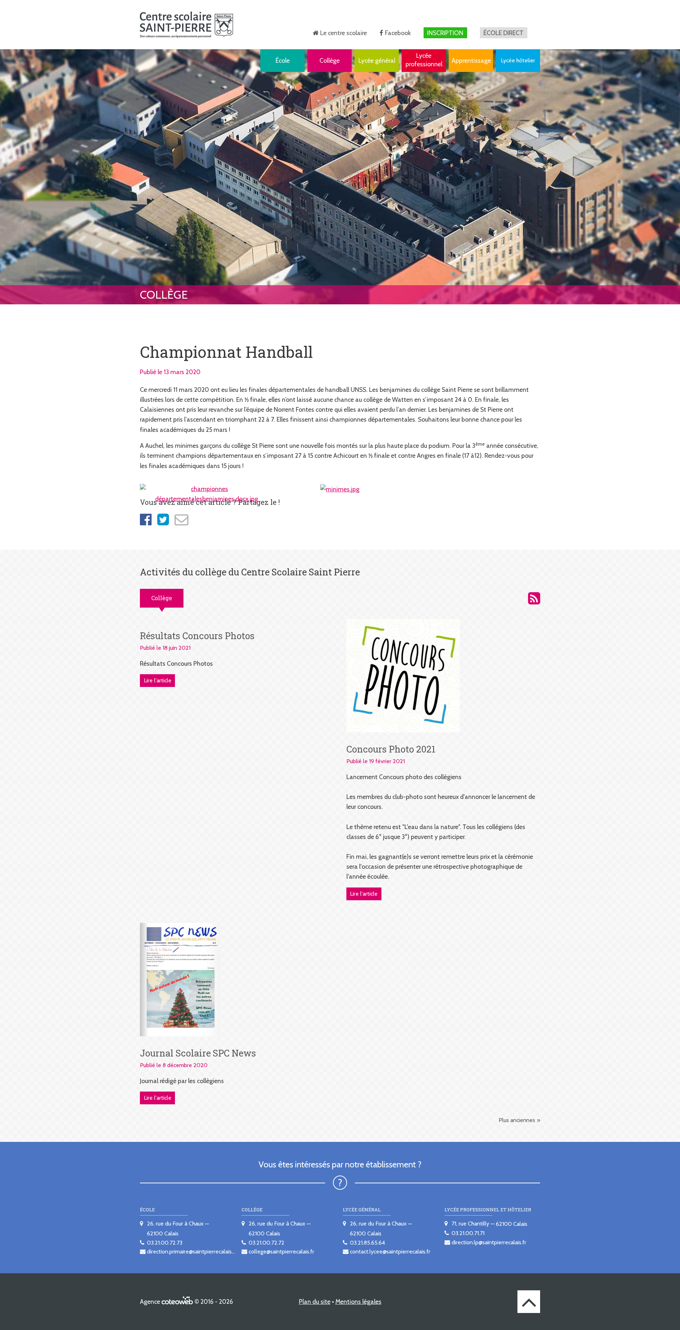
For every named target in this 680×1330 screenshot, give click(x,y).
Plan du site (314, 1301)
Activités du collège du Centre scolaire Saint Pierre (534, 598)
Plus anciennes (517, 1120)
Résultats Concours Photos (197, 636)
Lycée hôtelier (518, 60)
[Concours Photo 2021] (403, 675)
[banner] (186, 24)
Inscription (445, 32)
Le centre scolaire (343, 32)
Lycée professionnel (424, 60)
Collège (329, 60)
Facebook (398, 32)
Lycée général (376, 60)
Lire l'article (157, 680)
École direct (503, 32)
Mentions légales (358, 1301)
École (283, 60)
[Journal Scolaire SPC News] (180, 979)
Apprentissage (471, 60)
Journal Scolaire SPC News (198, 1053)
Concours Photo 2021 (390, 749)
